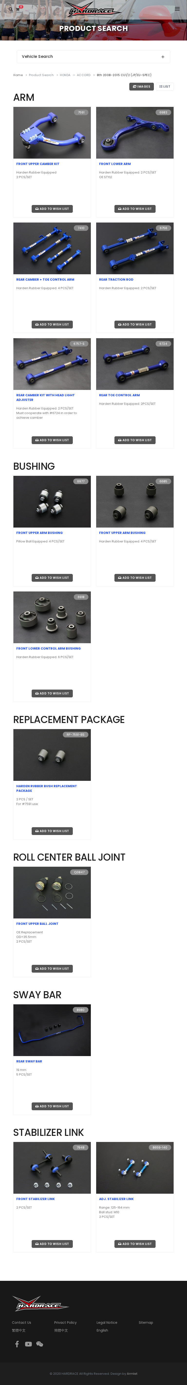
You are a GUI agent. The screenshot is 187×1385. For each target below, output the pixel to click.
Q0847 (79, 872)
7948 (80, 1147)
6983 (163, 112)
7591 (81, 112)
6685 (163, 481)
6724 (163, 343)
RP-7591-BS (75, 734)
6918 (81, 597)
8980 (80, 1010)
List (166, 86)
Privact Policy (65, 1322)
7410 (81, 228)
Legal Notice (107, 1322)
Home (18, 75)
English (102, 1330)
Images (143, 86)
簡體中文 (61, 1330)
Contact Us (21, 1322)
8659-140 (160, 1147)
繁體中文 (19, 1330)
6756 (163, 228)
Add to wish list (54, 209)
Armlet (132, 1373)
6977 (80, 481)
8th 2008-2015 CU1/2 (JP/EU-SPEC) (124, 75)
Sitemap (146, 1322)
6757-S (79, 343)
